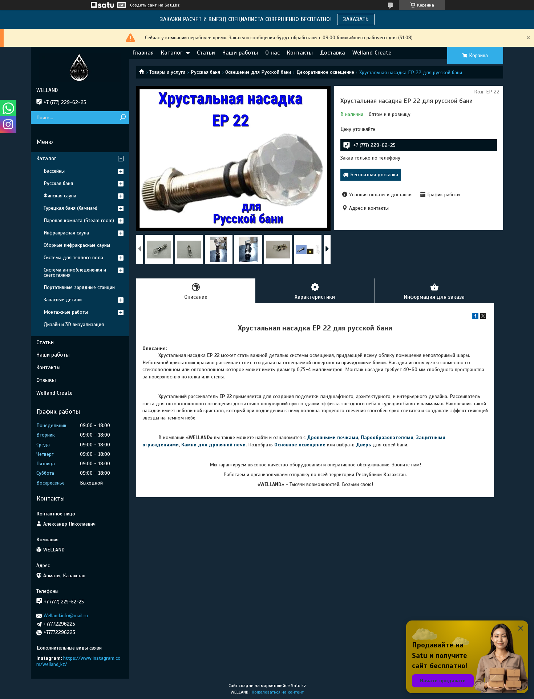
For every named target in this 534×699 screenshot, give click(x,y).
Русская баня (205, 72)
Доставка (332, 52)
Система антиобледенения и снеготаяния (75, 272)
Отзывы (46, 380)
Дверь (363, 445)
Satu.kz (298, 685)
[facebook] (475, 317)
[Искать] (122, 117)
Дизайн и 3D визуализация (74, 324)
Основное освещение (299, 445)
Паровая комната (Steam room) (79, 220)
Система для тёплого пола (73, 257)
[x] (483, 317)
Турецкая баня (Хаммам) (70, 208)
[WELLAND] (80, 66)
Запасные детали (63, 300)
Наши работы (240, 52)
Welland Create (371, 52)
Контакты (300, 52)
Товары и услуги (167, 72)
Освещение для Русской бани (258, 72)
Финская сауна (60, 196)
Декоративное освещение (325, 72)
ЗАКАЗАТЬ (356, 19)
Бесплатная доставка (374, 175)
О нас (272, 52)
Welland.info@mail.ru (66, 615)
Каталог (171, 52)
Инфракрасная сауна (66, 233)
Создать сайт (143, 5)
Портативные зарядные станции (79, 287)
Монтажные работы (66, 312)
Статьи (206, 52)
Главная (143, 52)
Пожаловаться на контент (278, 692)
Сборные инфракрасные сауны (77, 245)
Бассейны (54, 171)
